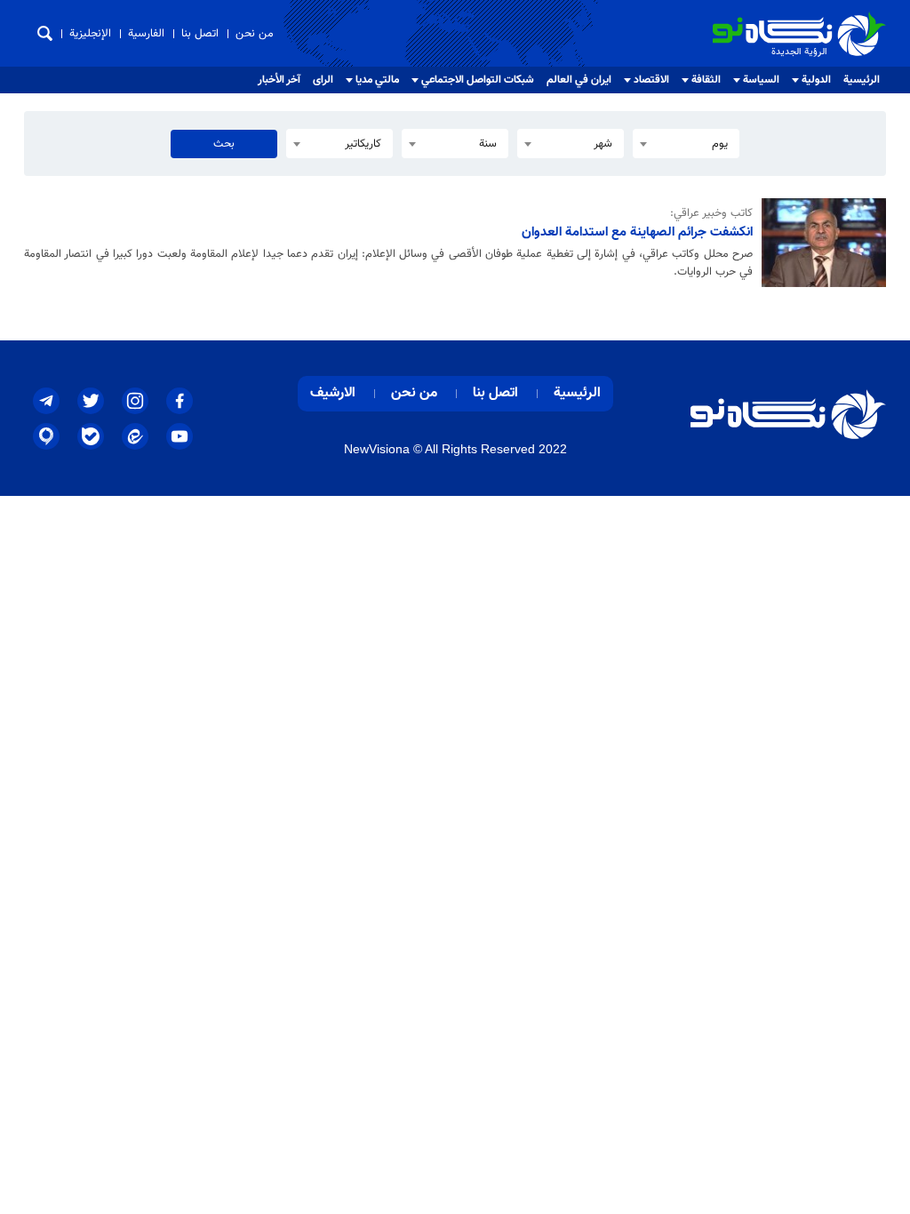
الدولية (816, 80)
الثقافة (706, 80)
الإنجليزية (90, 34)
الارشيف (332, 393)
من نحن (254, 34)
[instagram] (135, 401)
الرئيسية (861, 80)
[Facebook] (179, 401)
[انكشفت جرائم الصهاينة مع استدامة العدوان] (819, 242)
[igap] (46, 436)
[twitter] (91, 401)
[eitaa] (135, 436)
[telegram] (46, 401)
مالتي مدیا (377, 80)
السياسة (761, 80)
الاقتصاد (651, 80)
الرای (323, 80)
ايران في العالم (579, 80)
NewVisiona (377, 449)
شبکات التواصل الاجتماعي (477, 80)
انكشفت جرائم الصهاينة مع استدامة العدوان (637, 232)
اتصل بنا (200, 34)
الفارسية (146, 34)
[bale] (91, 436)
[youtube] (179, 436)
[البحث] (44, 33)
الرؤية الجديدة (847, 19)
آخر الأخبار (279, 80)
